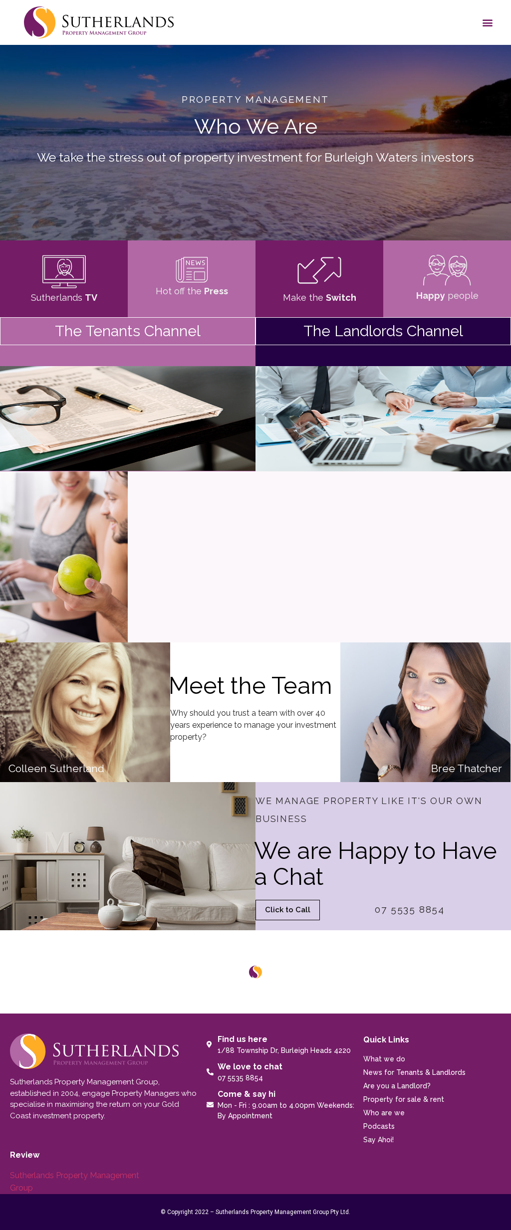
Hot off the (192, 291)
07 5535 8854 (410, 909)
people (447, 295)
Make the (319, 297)
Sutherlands (64, 297)
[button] (488, 22)
